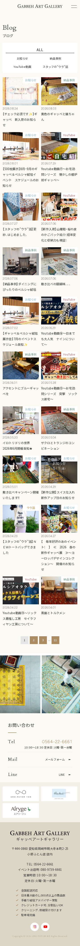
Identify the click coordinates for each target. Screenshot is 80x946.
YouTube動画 (22, 67)
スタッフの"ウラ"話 (55, 67)
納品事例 (55, 58)
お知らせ (22, 58)
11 (55, 640)
